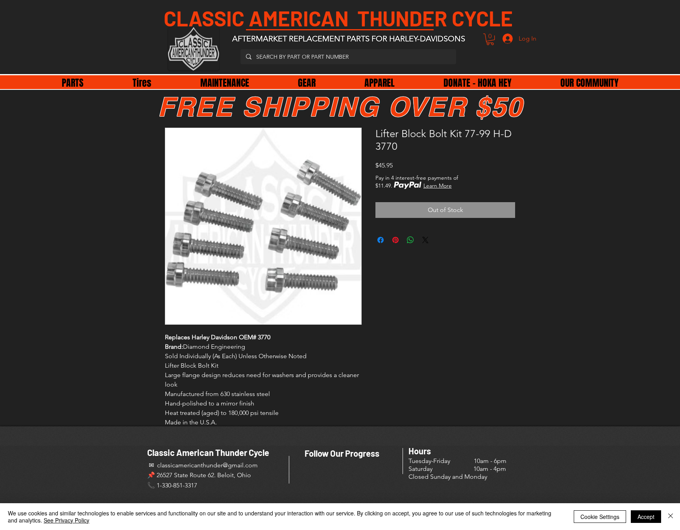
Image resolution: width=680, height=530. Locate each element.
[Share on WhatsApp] (410, 240)
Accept (646, 517)
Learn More (437, 185)
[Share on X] (425, 240)
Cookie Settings (599, 517)
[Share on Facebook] (380, 240)
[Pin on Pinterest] (395, 240)
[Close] (670, 517)
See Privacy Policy (66, 520)
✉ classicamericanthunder (185, 465)
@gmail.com (240, 465)
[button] (490, 39)
